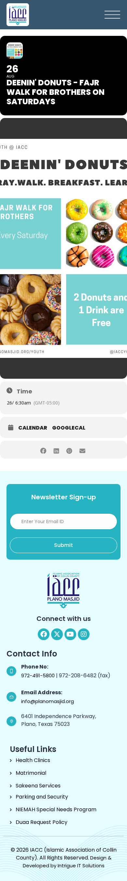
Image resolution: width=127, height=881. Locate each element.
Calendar (32, 428)
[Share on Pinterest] (69, 449)
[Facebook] (43, 634)
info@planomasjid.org (47, 701)
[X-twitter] (57, 634)
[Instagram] (84, 634)
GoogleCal (68, 428)
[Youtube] (70, 634)
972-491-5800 (38, 675)
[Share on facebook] (43, 449)
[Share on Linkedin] (56, 449)
